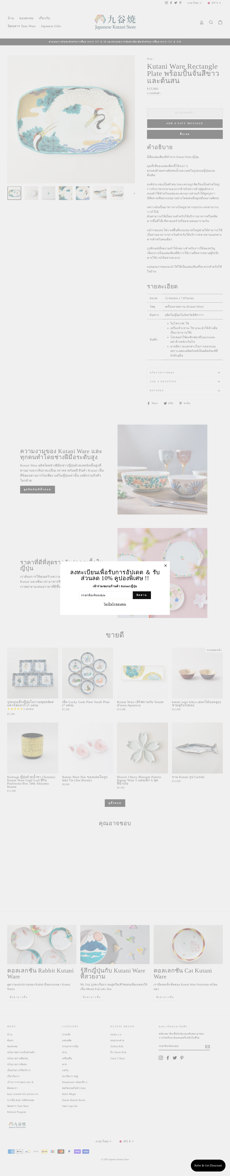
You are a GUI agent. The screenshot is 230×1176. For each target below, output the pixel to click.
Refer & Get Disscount (208, 1165)
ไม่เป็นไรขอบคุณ (115, 604)
